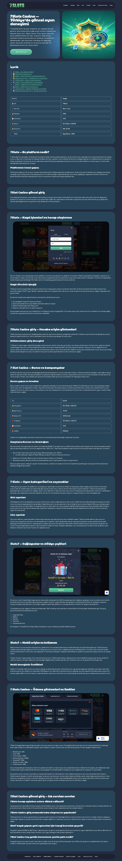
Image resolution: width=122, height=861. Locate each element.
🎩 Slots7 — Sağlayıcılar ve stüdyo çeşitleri (27, 84)
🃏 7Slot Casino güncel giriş (22, 74)
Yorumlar (72, 5)
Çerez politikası (37, 856)
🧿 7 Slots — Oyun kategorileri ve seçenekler (28, 82)
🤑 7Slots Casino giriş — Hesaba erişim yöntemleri (30, 78)
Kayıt (94, 5)
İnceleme (65, 5)
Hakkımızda (27, 856)
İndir (78, 5)
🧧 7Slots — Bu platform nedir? (23, 72)
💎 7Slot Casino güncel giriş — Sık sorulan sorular (30, 91)
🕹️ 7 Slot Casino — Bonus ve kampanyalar (27, 80)
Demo (111, 5)
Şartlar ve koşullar (70, 856)
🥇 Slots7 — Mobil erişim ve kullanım (25, 86)
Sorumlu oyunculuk (59, 856)
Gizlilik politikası (47, 856)
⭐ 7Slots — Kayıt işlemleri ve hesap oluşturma (29, 76)
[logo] (16, 5)
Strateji (88, 5)
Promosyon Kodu (102, 5)
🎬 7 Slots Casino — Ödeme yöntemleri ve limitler (29, 89)
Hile (83, 5)
